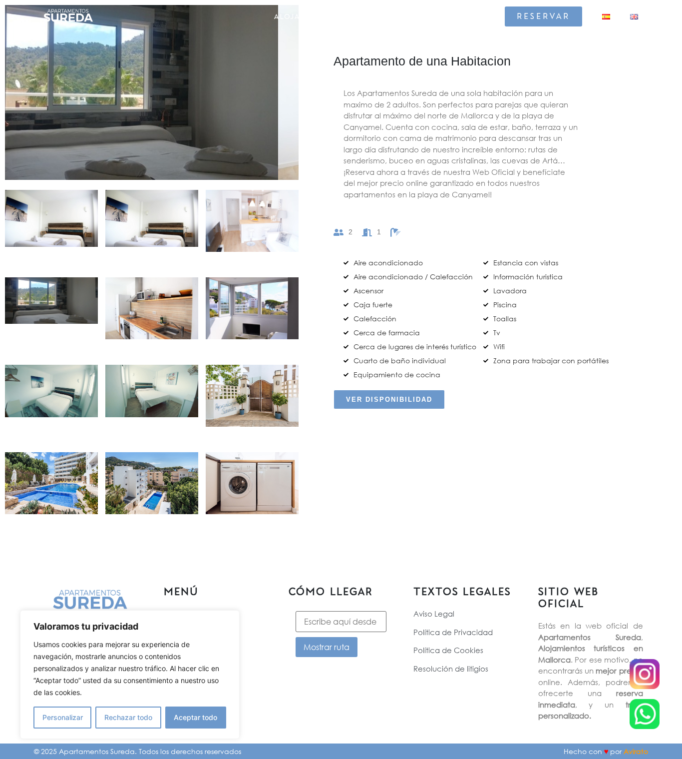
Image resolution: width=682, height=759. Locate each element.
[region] (130, 674)
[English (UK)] (634, 16)
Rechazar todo (128, 717)
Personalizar (62, 717)
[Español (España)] (606, 16)
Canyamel (462, 16)
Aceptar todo (195, 717)
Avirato (636, 751)
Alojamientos (307, 16)
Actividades (389, 16)
